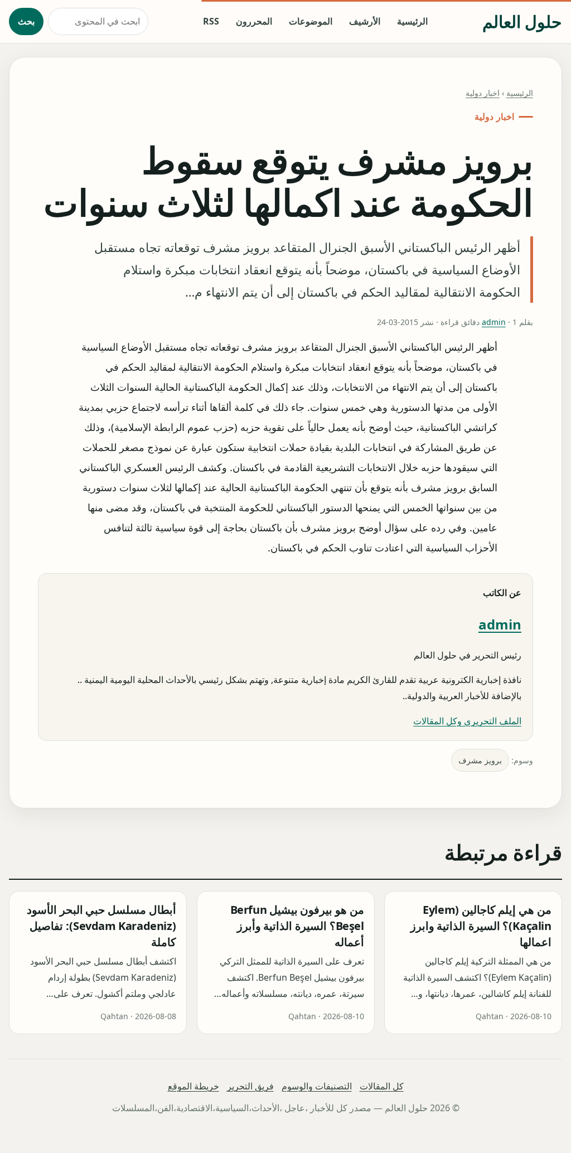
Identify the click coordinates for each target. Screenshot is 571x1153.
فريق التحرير (250, 1086)
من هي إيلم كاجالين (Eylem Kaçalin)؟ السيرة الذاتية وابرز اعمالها (480, 926)
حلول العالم (522, 21)
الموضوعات (310, 21)
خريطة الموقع (193, 1086)
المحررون (254, 21)
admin (494, 322)
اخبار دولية (483, 93)
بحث (26, 21)
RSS (211, 21)
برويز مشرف (480, 760)
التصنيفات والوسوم (317, 1086)
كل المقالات (382, 1086)
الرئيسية (412, 21)
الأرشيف (364, 21)
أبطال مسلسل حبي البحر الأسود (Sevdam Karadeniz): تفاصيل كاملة (101, 926)
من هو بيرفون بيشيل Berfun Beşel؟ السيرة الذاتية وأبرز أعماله (297, 926)
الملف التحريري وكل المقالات (467, 721)
